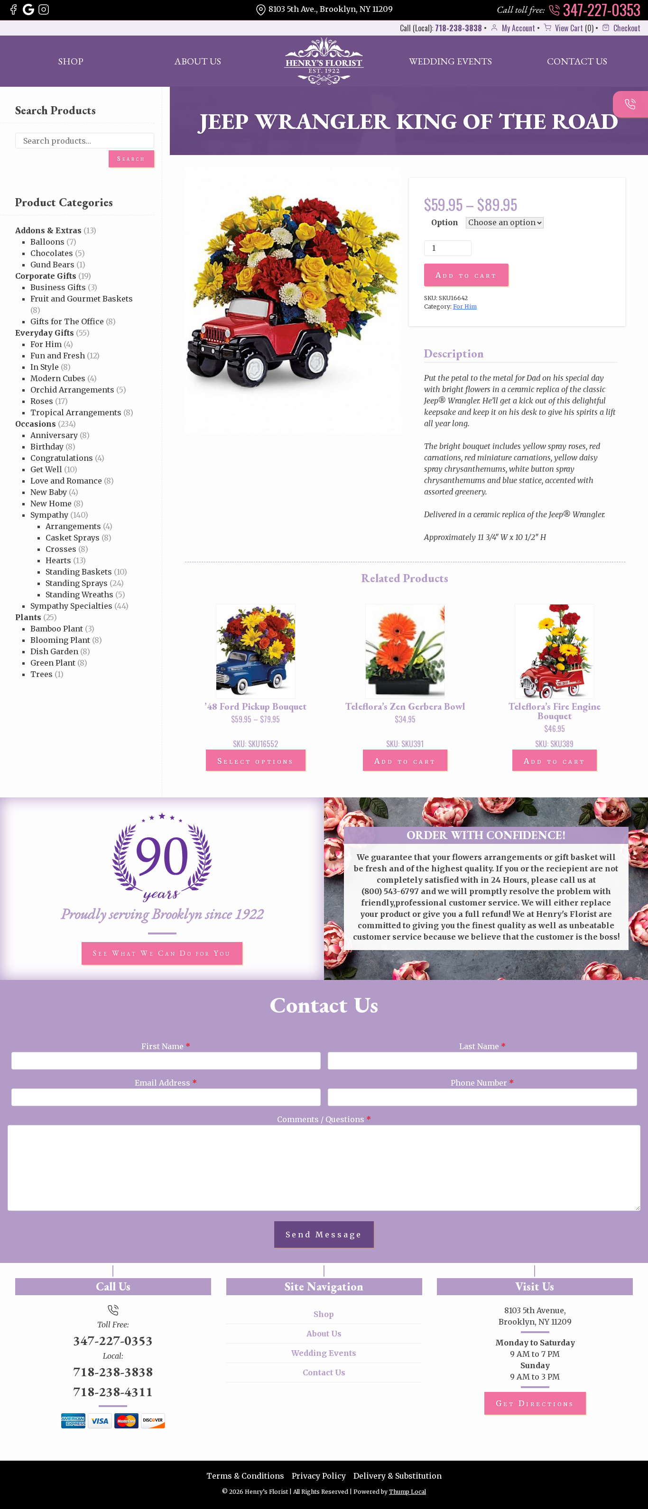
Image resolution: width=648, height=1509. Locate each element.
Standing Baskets (79, 571)
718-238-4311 (113, 1391)
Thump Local (407, 1491)
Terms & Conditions (245, 1476)
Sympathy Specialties (71, 606)
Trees (41, 674)
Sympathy (49, 515)
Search (131, 158)
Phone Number (482, 1083)
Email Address (166, 1083)
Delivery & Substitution (397, 1476)
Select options (255, 761)
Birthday (47, 446)
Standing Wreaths (79, 594)
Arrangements (73, 526)
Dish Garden (54, 651)
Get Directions (535, 1403)
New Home (51, 503)
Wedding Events (450, 61)
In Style (44, 367)
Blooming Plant (60, 640)
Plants (28, 617)
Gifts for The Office (67, 321)
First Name (165, 1046)
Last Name (482, 1046)
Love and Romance (66, 480)
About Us (197, 61)
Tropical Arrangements (75, 412)
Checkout (625, 28)
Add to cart (466, 275)
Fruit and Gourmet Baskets (81, 298)
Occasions (35, 424)
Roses (41, 401)
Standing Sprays (77, 583)
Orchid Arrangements (72, 389)
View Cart (568, 28)
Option (444, 222)
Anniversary (54, 435)
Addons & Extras (48, 230)
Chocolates (51, 253)
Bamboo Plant (56, 628)
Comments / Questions (324, 1119)
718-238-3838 (458, 28)
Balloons (47, 242)
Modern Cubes (57, 378)
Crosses (61, 549)
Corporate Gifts (45, 276)
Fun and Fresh (57, 355)
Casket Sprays (73, 537)
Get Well (46, 469)
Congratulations (61, 458)
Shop (70, 61)
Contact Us (577, 61)
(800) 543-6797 (390, 891)
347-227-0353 (600, 9)
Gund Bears (52, 264)
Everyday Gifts (44, 333)
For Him (46, 344)
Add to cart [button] (405, 761)
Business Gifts (58, 287)
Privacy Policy (319, 1476)
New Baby (48, 492)
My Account (517, 28)
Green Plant (52, 663)
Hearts (58, 560)
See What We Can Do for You (162, 953)
